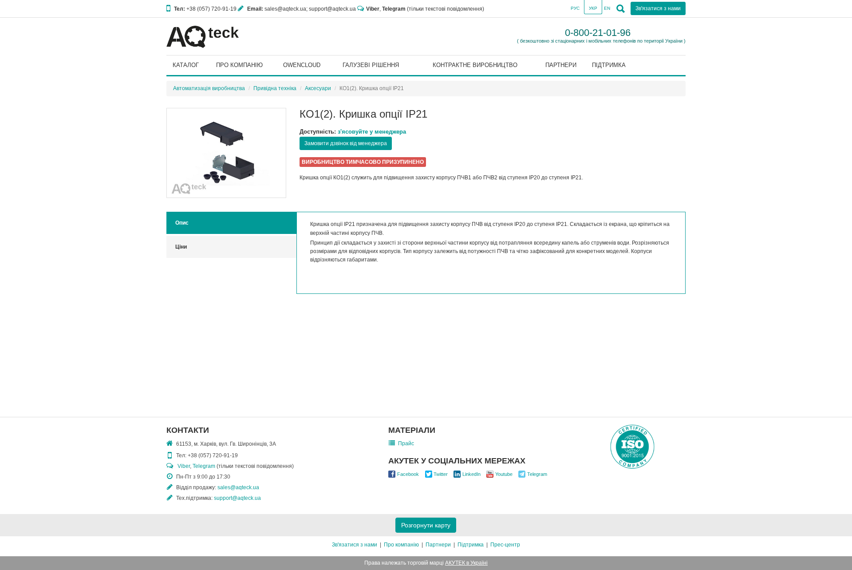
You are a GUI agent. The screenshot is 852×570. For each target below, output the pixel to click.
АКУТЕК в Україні (466, 563)
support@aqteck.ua (237, 498)
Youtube (504, 474)
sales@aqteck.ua (238, 487)
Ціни (181, 247)
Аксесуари (318, 88)
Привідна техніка (274, 88)
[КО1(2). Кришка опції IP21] (226, 153)
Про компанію (401, 545)
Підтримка (471, 545)
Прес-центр (505, 545)
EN (607, 8)
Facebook (408, 474)
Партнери (438, 545)
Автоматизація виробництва (209, 88)
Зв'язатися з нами (354, 545)
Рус (575, 8)
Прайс (406, 443)
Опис (182, 223)
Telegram (394, 9)
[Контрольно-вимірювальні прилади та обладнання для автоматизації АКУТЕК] (202, 36)
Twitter (441, 474)
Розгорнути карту (425, 525)
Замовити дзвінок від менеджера (345, 143)
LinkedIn (471, 474)
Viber (372, 9)
